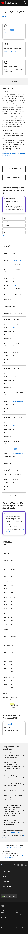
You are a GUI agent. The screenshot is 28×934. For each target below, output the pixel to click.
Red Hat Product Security (14, 847)
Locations (17, 912)
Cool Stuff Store (18, 916)
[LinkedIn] (15, 865)
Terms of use (17, 926)
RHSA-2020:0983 (17, 310)
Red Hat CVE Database (7, 7)
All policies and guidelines (7, 927)
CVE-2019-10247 (20, 7)
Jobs (16, 910)
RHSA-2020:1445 (17, 285)
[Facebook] (22, 865)
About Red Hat (4, 910)
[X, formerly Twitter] (26, 865)
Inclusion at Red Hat (5, 916)
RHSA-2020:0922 (17, 260)
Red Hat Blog (18, 914)
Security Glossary (15, 832)
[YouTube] (18, 865)
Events (2, 912)
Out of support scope (18, 327)
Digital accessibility (19, 927)
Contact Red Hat (5, 914)
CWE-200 (7, 724)
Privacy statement (5, 926)
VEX (3, 17)
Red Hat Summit (5, 917)
